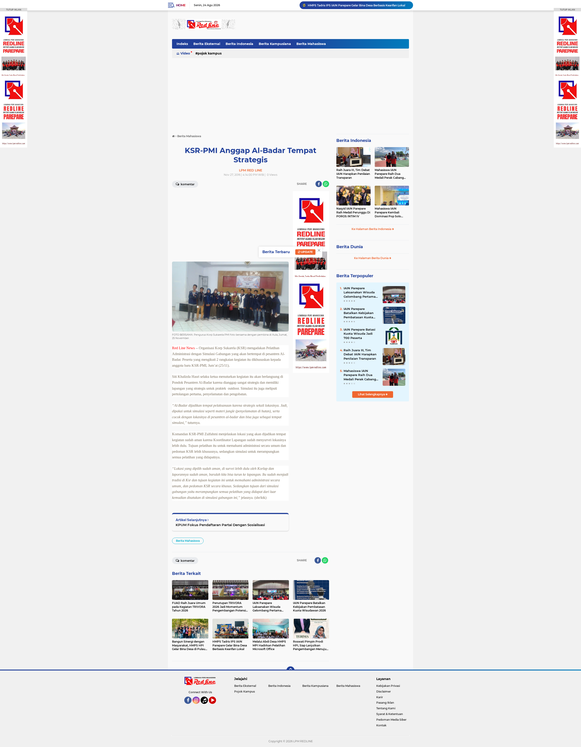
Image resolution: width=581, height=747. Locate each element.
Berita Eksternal (206, 44)
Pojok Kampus (210, 53)
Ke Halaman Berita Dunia (371, 258)
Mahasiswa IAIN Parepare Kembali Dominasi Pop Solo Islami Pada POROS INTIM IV (388, 212)
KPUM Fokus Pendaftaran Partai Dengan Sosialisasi (220, 525)
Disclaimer (383, 691)
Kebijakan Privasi (388, 686)
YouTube (215, 706)
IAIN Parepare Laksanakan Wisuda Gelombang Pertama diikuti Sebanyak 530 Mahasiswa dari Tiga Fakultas (360, 292)
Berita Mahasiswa (311, 44)
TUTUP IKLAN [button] (13, 9)
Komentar (187, 184)
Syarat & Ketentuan (389, 714)
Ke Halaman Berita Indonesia (372, 229)
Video (185, 53)
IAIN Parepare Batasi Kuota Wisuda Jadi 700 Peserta (359, 333)
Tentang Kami (385, 708)
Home (180, 5)
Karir (379, 697)
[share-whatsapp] (326, 184)
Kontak (381, 725)
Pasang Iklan (385, 702)
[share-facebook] (318, 184)
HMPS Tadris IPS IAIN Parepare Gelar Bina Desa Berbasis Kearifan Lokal (356, 5)
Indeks (182, 44)
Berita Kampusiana (275, 44)
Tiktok (205, 706)
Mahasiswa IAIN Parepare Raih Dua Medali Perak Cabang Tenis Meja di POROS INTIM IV (389, 174)
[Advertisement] (326, 25)
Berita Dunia (349, 246)
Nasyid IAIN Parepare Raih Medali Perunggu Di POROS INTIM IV (353, 212)
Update (306, 252)
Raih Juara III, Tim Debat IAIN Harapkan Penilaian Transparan (353, 173)
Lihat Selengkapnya (372, 394)
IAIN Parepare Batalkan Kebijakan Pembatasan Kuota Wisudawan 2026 (359, 313)
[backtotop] (290, 670)
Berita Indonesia (239, 44)
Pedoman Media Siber (391, 719)
